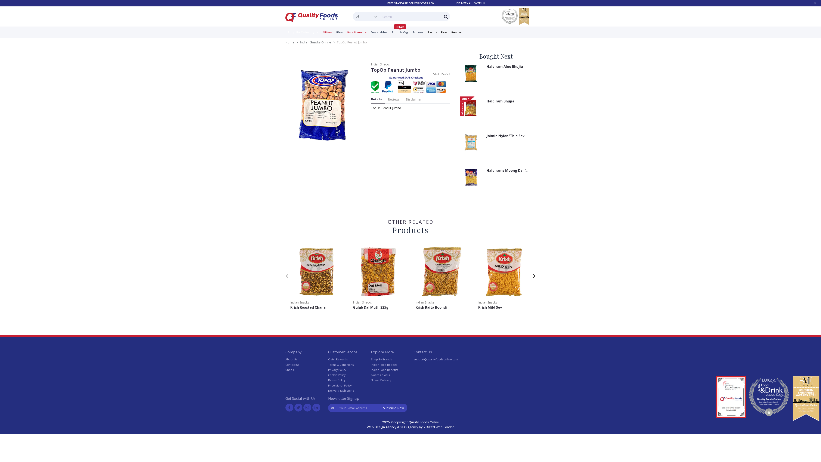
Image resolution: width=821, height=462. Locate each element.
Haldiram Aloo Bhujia (505, 66)
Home (289, 42)
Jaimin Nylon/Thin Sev (505, 135)
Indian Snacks (380, 64)
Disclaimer (414, 99)
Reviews (394, 99)
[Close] (815, 3)
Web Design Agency (381, 427)
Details (376, 99)
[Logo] (313, 24)
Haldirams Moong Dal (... (507, 170)
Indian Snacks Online (315, 42)
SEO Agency (409, 427)
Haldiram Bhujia (500, 101)
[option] (316, 277)
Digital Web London (440, 427)
